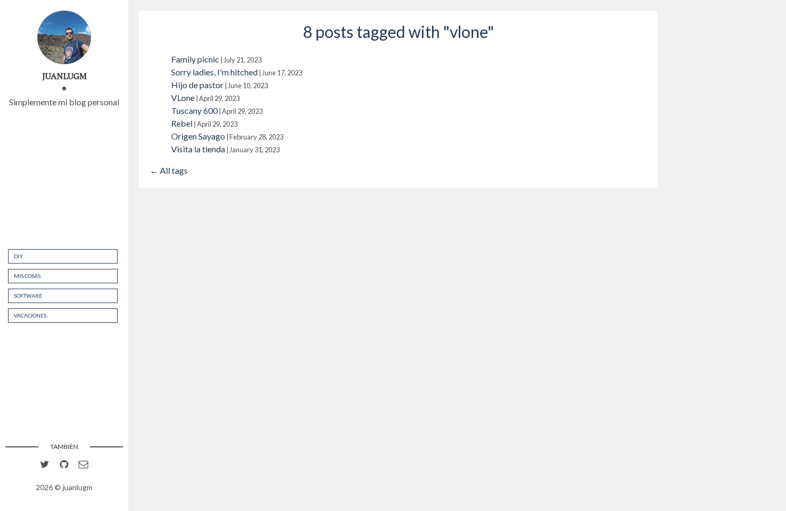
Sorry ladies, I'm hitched (214, 72)
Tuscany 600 (194, 110)
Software (28, 295)
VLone (183, 97)
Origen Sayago (198, 136)
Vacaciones (30, 315)
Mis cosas (27, 276)
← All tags (169, 170)
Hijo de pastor (197, 85)
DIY (18, 256)
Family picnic (195, 59)
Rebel (181, 123)
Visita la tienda (198, 149)
